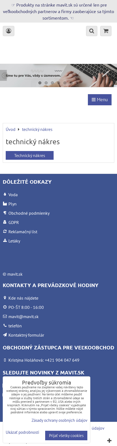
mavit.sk (15, 274)
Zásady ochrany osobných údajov (59, 420)
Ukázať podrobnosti (22, 432)
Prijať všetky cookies (66, 435)
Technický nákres (29, 155)
